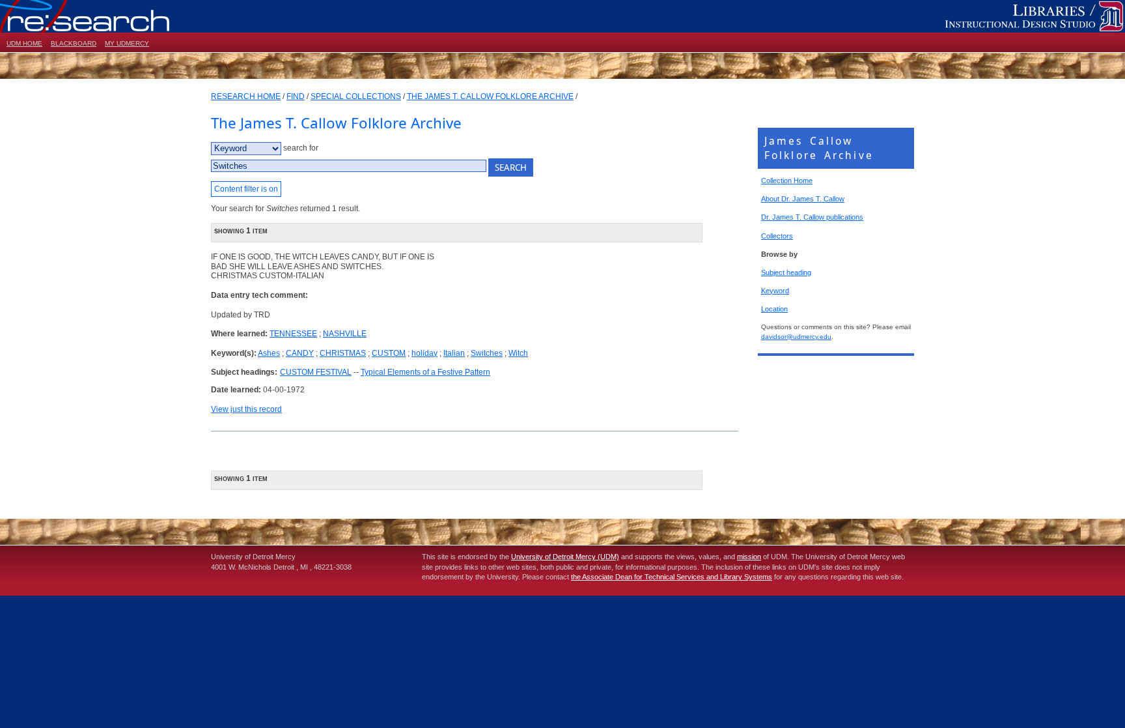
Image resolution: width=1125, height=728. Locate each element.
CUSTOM (389, 353)
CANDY (300, 353)
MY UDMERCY (127, 43)
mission (749, 557)
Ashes (269, 353)
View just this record (246, 409)
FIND (295, 96)
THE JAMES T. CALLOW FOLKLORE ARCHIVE (490, 96)
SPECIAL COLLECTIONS (356, 96)
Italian (454, 353)
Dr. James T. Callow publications (812, 217)
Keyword (775, 291)
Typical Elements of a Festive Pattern (425, 372)
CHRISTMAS (343, 353)
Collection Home (786, 180)
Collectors (777, 236)
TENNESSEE (293, 333)
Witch (518, 353)
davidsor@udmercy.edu (796, 336)
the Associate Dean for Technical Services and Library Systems (671, 577)
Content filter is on (246, 189)
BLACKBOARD (73, 43)
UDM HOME (24, 43)
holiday (424, 353)
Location (774, 309)
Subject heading (786, 272)
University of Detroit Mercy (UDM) (565, 557)
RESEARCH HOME (246, 96)
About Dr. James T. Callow (802, 199)
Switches (487, 353)
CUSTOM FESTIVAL (316, 372)
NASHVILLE (345, 333)
